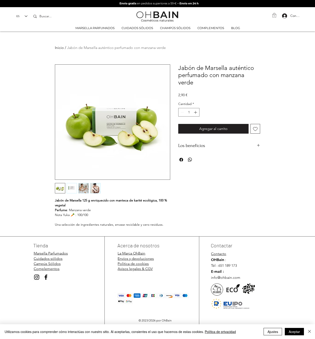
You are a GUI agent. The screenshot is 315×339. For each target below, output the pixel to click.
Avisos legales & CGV (135, 269)
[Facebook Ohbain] (45, 277)
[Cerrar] (309, 331)
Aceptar (294, 331)
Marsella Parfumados (51, 253)
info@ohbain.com (225, 277)
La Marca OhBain (131, 253)
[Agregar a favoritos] (255, 129)
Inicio (59, 47)
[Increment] (196, 112)
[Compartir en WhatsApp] (190, 159)
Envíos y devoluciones (136, 258)
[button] (274, 15)
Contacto (218, 254)
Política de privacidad (220, 331)
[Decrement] (182, 112)
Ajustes (272, 331)
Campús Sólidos (47, 263)
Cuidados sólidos (48, 258)
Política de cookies (133, 263)
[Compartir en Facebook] (181, 159)
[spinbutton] (189, 112)
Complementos (46, 269)
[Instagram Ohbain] (36, 277)
